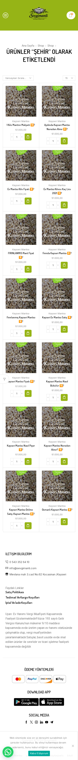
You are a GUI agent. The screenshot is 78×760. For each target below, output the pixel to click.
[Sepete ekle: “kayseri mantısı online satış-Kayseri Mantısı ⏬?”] (28, 525)
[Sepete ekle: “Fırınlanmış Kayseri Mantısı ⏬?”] (28, 333)
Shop (41, 45)
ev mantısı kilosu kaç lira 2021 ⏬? (57, 191)
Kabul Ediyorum (39, 753)
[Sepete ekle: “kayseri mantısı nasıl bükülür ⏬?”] (64, 397)
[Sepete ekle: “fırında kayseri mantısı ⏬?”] (64, 265)
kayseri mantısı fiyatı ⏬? (21, 381)
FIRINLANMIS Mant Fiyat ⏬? (21, 255)
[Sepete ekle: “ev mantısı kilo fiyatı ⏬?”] (28, 201)
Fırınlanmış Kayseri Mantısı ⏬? (21, 319)
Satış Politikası (14, 592)
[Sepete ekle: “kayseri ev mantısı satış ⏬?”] (64, 329)
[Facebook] (26, 722)
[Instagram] (36, 722)
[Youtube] (46, 722)
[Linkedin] (41, 722)
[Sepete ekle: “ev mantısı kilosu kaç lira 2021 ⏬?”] (64, 205)
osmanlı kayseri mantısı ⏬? (57, 509)
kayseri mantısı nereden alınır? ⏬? (57, 447)
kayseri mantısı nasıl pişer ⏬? (21, 447)
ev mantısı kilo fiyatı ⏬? (20, 189)
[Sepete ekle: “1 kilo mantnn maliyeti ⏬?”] (28, 137)
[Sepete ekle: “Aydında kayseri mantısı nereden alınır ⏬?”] (64, 141)
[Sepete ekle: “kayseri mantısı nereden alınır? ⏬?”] (64, 461)
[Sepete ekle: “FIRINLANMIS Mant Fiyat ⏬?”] (28, 269)
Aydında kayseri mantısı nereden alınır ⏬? (57, 127)
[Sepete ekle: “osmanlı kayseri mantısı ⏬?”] (64, 521)
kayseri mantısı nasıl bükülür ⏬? (57, 383)
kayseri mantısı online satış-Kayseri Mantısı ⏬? (21, 511)
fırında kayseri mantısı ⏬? (57, 253)
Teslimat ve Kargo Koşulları (22, 597)
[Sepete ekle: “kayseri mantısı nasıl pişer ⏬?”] (28, 461)
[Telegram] (51, 722)
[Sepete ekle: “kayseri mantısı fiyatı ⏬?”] (28, 393)
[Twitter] (31, 722)
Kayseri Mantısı (20, 121)
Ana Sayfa (28, 45)
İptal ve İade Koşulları (18, 602)
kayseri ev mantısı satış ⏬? (57, 317)
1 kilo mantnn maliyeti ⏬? (21, 125)
